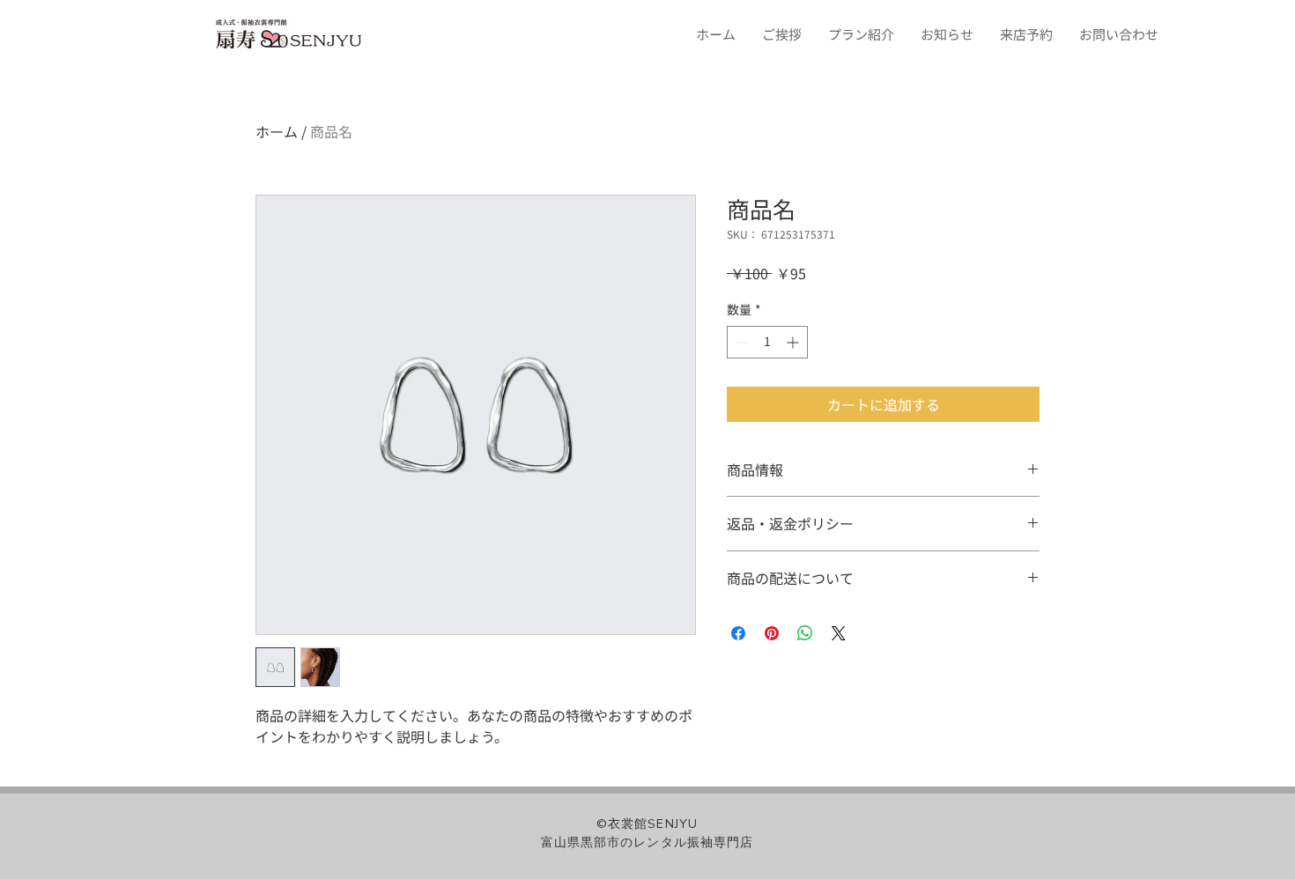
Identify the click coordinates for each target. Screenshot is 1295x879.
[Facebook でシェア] (738, 633)
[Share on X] (838, 633)
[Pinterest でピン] (771, 633)
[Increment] (794, 342)
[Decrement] (740, 342)
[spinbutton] (767, 342)
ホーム (276, 131)
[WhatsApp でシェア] (805, 633)
